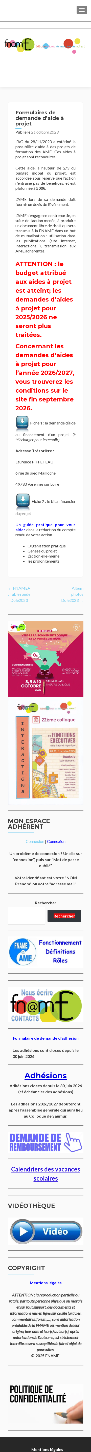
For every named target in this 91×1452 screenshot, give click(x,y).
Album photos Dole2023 (72, 594)
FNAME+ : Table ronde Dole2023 (19, 594)
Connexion (35, 841)
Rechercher (45, 902)
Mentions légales (47, 1449)
